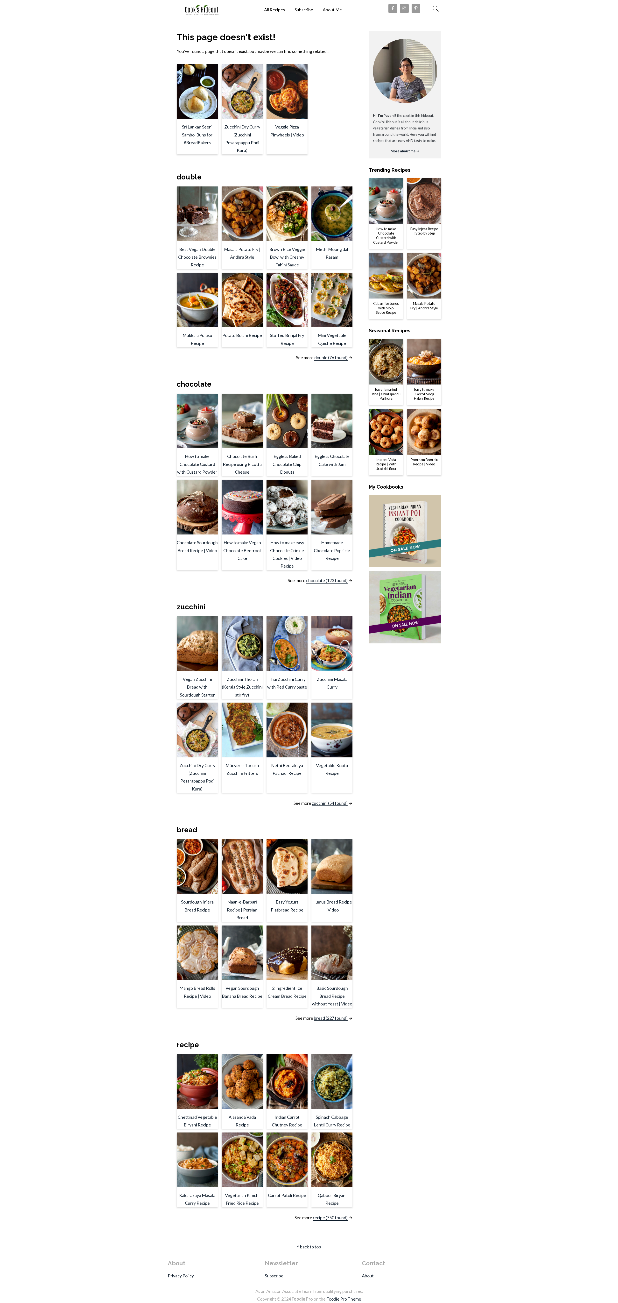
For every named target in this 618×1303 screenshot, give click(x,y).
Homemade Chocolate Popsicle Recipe (332, 550)
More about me (403, 151)
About (368, 1275)
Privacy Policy (181, 1275)
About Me (332, 9)
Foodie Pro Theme (343, 1299)
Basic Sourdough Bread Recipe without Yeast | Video (332, 995)
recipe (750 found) (330, 1217)
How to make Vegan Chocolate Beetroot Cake (242, 550)
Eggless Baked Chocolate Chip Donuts (287, 464)
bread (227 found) (331, 1018)
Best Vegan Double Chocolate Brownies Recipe (197, 257)
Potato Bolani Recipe (242, 335)
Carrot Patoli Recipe (287, 1195)
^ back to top (309, 1246)
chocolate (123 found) (327, 580)
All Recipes (274, 9)
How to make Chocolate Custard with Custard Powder (197, 464)
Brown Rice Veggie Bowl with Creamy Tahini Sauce (287, 257)
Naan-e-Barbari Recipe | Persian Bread (242, 909)
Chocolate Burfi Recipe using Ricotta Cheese (242, 464)
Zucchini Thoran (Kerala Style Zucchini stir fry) (242, 687)
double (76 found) (331, 357)
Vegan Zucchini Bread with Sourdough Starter (197, 687)
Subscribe (304, 9)
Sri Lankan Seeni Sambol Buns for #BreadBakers (197, 134)
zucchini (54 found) (330, 803)
